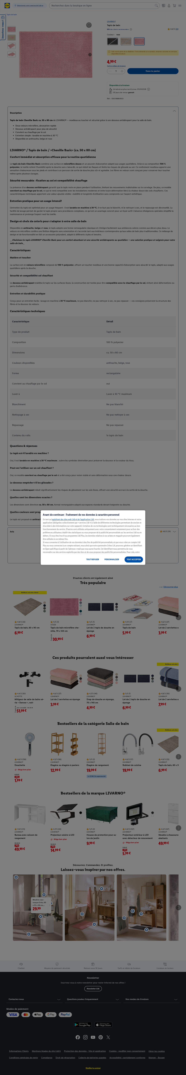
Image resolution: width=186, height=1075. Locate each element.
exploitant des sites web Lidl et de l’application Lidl (73, 519)
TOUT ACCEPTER (134, 559)
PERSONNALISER (111, 559)
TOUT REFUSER (92, 559)
